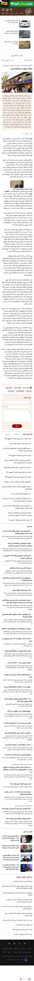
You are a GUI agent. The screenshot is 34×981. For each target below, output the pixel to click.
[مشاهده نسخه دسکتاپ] (7, 9)
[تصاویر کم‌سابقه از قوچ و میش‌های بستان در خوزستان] (24, 34)
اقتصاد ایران (17, 388)
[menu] (3, 9)
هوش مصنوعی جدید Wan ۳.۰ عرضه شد (19, 663)
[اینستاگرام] (14, 943)
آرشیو (15, 948)
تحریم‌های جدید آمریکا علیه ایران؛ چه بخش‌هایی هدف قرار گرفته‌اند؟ (17, 579)
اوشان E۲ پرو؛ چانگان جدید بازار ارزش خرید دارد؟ (11, 21)
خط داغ (29, 527)
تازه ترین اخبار (27, 434)
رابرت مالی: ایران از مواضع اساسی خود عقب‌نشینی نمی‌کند (17, 920)
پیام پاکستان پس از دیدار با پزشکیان (20, 568)
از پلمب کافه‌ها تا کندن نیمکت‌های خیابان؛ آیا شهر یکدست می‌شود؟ (10, 847)
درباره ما (29, 948)
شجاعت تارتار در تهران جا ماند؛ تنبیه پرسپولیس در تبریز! (17, 639)
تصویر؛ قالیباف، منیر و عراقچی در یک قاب (19, 711)
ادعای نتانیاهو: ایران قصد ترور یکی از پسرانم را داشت (18, 676)
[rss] (25, 943)
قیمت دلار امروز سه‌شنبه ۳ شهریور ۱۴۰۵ (20, 455)
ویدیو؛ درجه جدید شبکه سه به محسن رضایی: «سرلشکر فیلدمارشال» (18, 793)
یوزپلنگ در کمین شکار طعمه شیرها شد (11, 43)
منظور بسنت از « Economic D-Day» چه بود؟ (17, 687)
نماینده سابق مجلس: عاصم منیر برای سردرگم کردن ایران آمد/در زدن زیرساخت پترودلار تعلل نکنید (17, 601)
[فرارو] (28, 11)
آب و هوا (10, 952)
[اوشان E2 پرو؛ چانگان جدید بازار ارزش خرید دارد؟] (24, 24)
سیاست (21, 13)
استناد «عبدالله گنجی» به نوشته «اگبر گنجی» (18, 745)
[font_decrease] (22, 133)
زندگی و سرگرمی (4, 13)
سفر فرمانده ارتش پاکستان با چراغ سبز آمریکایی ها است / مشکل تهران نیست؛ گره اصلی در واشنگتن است (17, 769)
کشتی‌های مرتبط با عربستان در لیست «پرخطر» (17, 482)
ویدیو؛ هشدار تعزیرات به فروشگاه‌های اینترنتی (18, 651)
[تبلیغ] (17, 3)
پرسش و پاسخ (27, 952)
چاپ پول (29, 391)
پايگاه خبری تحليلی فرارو (13, 956)
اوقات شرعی (17, 952)
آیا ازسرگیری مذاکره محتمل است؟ (21, 494)
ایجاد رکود (11, 391)
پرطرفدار (16, 434)
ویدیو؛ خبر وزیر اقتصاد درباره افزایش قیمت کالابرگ (16, 629)
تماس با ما (22, 948)
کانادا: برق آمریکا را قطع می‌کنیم (22, 590)
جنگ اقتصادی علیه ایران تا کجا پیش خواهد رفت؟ (16, 809)
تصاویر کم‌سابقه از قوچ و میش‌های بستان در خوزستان (11, 32)
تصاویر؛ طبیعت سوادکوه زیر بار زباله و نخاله (18, 818)
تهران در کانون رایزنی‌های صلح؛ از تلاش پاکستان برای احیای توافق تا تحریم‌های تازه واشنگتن (17, 887)
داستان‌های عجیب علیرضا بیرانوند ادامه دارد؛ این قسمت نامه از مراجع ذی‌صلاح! (17, 507)
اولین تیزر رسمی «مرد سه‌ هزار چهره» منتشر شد (17, 723)
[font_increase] (30, 133)
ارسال (17, 426)
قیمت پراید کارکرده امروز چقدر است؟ (20, 784)
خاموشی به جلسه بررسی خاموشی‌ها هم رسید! (18, 733)
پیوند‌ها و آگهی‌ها (7, 948)
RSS (4, 952)
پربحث (7, 434)
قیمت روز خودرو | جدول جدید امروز (20, 443)
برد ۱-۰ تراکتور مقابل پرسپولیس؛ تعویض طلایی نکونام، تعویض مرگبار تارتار (18, 700)
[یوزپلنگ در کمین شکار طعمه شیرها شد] (24, 45)
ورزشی (16, 13)
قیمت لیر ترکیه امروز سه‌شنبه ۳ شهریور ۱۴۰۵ (18, 472)
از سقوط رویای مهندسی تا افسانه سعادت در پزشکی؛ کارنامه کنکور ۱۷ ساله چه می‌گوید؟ (10, 838)
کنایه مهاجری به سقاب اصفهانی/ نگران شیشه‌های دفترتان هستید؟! (17, 615)
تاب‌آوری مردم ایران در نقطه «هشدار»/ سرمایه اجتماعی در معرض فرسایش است (18, 461)
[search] (11, 10)
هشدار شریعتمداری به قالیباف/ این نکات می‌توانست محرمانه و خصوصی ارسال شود (20, 514)
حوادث (12, 13)
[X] (20, 943)
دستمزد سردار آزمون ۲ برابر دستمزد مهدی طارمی (17, 467)
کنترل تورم (9, 388)
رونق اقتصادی (20, 391)
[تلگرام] (9, 943)
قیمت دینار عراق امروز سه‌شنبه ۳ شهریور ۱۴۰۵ (18, 477)
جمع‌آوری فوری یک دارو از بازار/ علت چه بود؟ (18, 755)
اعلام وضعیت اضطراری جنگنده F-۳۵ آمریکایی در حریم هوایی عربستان (17, 557)
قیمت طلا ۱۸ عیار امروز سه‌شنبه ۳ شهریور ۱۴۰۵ (18, 439)
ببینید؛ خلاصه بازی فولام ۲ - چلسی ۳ (19, 520)
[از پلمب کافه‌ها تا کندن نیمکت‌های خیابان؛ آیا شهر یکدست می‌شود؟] (26, 849)
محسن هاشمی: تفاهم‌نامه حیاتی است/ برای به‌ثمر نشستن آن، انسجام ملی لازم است (17, 499)
